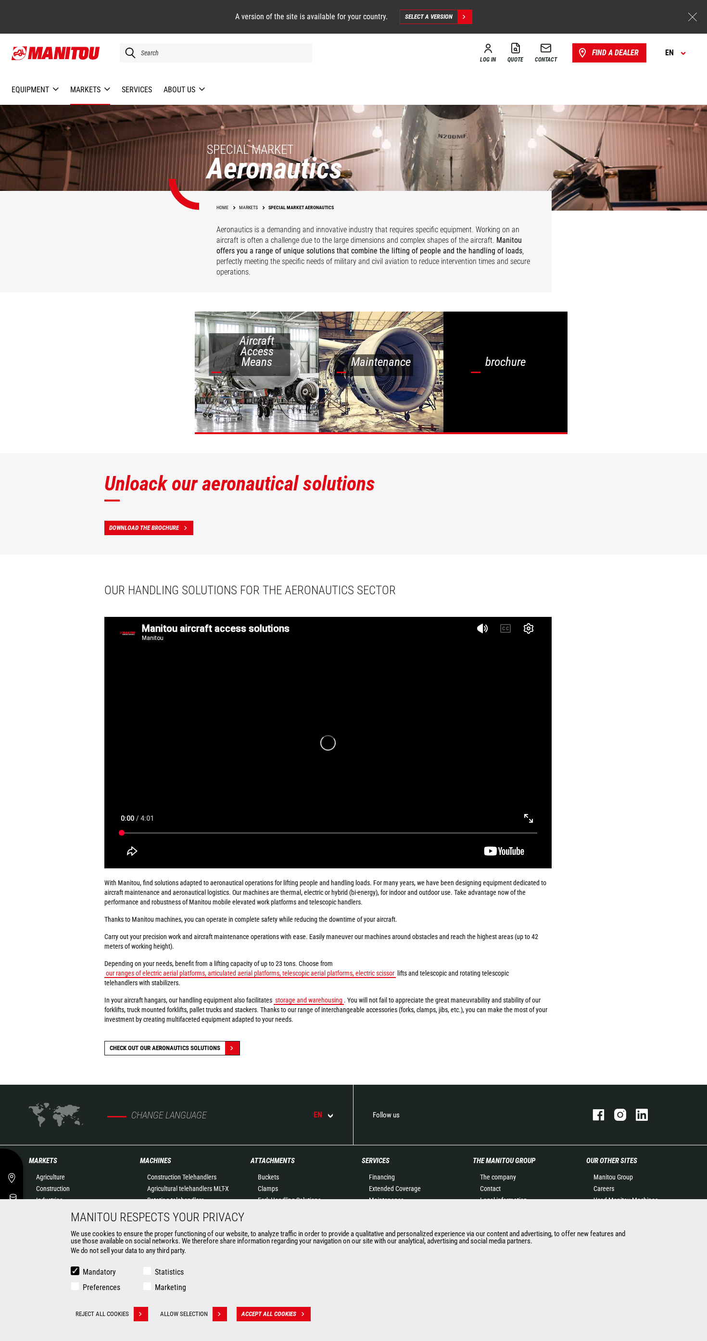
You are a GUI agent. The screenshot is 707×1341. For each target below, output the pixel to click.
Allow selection (184, 1313)
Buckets (268, 1177)
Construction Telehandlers (181, 1177)
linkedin (637, 1115)
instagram (615, 1115)
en (318, 1114)
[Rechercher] (128, 53)
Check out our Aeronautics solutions (165, 1048)
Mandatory (99, 1272)
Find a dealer (615, 52)
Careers (603, 1188)
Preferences (101, 1287)
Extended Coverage (395, 1188)
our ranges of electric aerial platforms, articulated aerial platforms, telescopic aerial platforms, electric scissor (250, 973)
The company (498, 1177)
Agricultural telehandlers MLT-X (188, 1188)
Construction (53, 1188)
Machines (155, 1160)
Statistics (169, 1272)
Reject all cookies (102, 1313)
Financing (382, 1177)
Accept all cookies (268, 1313)
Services (376, 1160)
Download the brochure (144, 527)
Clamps (268, 1188)
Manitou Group (613, 1177)
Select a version (429, 16)
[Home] (56, 53)
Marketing (170, 1287)
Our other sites (611, 1160)
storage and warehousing (308, 1000)
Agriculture (50, 1177)
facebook (594, 1115)
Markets (43, 1160)
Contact (490, 1188)
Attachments (273, 1160)
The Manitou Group (504, 1160)
